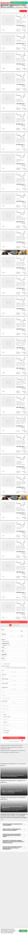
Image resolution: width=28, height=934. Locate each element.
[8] (8, 163)
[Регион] (1, 6)
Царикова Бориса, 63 (24, 108)
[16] (8, 366)
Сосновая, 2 (24, 491)
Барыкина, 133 (24, 352)
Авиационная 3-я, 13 (24, 292)
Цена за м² (4, 634)
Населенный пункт (5, 643)
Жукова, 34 (24, 535)
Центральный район (18, 128)
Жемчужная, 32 (24, 168)
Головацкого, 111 (24, 226)
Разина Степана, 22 (24, 313)
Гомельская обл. (18, 30)
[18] (8, 591)
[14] (8, 266)
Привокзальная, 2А (24, 617)
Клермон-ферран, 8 (24, 555)
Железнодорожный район (18, 47)
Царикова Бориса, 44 (24, 576)
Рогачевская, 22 (24, 47)
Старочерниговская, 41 (24, 188)
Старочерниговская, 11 (24, 430)
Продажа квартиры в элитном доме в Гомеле (11, 745)
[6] (8, 24)
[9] (8, 445)
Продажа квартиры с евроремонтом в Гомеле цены (12, 750)
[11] (8, 122)
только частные (6, 663)
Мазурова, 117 (24, 372)
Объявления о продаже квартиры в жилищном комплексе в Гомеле (11, 748)
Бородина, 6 (24, 391)
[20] (8, 387)
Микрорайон (4, 654)
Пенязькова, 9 (24, 596)
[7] (8, 327)
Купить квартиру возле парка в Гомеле (9, 752)
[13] (8, 83)
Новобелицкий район (18, 88)
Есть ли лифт (6, 732)
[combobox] (23, 631)
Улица (3, 647)
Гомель (25, 30)
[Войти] (11, 6)
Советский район (18, 29)
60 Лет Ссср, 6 (24, 272)
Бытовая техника (6, 716)
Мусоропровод (6, 730)
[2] (8, 182)
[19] (8, 44)
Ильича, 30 (24, 88)
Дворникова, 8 (24, 450)
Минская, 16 (24, 333)
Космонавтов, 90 (24, 148)
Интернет (5, 722)
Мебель (5, 714)
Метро (3, 658)
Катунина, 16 (24, 128)
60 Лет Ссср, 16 (24, 205)
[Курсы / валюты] (25, 25)
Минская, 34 (24, 471)
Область (3, 639)
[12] (8, 203)
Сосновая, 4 (24, 68)
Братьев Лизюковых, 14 (24, 246)
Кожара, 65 (24, 411)
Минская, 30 (24, 29)
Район (3, 650)
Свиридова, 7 (24, 517)
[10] (8, 62)
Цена (3, 629)
